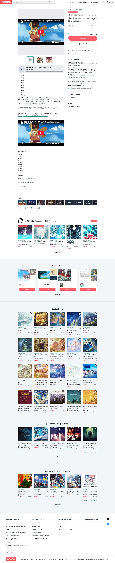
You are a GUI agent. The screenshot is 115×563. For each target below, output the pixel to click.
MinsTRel (47, 285)
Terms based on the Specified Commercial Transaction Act (90, 559)
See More (57, 294)
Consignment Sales (11, 542)
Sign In (72, 2)
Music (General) (78, 9)
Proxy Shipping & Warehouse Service (16, 532)
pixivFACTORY (71, 88)
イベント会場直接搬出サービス (14, 535)
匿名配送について (10, 529)
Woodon (87, 285)
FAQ (60, 526)
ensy (65, 285)
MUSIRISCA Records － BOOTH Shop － (41, 221)
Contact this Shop (73, 106)
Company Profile (25, 559)
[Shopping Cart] (102, 2)
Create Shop (94, 2)
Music (69, 9)
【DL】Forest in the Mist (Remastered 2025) (56, 242)
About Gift (73, 54)
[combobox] (32, 2)
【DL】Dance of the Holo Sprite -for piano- (25, 242)
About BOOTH (83, 2)
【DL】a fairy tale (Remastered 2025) (89, 242)
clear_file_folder (70, 240)
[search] (49, 2)
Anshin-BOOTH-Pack (81, 76)
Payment (72, 97)
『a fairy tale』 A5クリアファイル (73, 244)
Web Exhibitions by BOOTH (39, 539)
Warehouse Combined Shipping (41, 535)
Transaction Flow (37, 532)
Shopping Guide (36, 526)
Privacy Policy (60, 559)
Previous (19, 31)
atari (25, 285)
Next (62, 31)
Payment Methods (37, 529)
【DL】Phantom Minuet (40, 241)
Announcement (63, 523)
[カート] (95, 15)
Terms (70, 103)
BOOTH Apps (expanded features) (15, 526)
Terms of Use (33, 559)
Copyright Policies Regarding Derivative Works (17, 546)
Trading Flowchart (75, 94)
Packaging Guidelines (12, 539)
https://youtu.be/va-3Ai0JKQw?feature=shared (33, 116)
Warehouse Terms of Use (44, 559)
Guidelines (53, 559)
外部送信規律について (70, 559)
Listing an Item (10, 523)
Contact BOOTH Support (65, 529)
